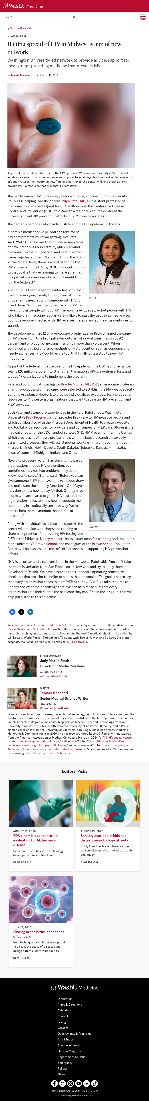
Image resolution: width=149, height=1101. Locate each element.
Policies (63, 1068)
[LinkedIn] (86, 1083)
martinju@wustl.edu (53, 676)
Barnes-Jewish (17, 629)
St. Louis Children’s (45, 629)
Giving (62, 1022)
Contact (63, 1016)
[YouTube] (78, 1083)
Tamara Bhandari (21, 75)
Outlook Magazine (70, 1051)
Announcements (68, 1045)
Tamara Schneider (58, 753)
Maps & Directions (70, 1004)
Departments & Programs (74, 1033)
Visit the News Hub (20, 28)
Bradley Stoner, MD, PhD (79, 384)
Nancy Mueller (51, 539)
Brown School (46, 544)
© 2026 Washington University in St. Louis (74, 1096)
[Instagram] (70, 1083)
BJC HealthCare (76, 642)
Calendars (64, 1010)
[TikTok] (94, 1083)
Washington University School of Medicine (34, 625)
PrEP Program (36, 417)
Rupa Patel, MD (73, 201)
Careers (63, 1028)
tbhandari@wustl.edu (54, 708)
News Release (17, 36)
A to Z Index (66, 1039)
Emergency (65, 1063)
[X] (62, 1083)
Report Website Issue (71, 1057)
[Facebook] (54, 1083)
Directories (65, 999)
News (61, 1074)
